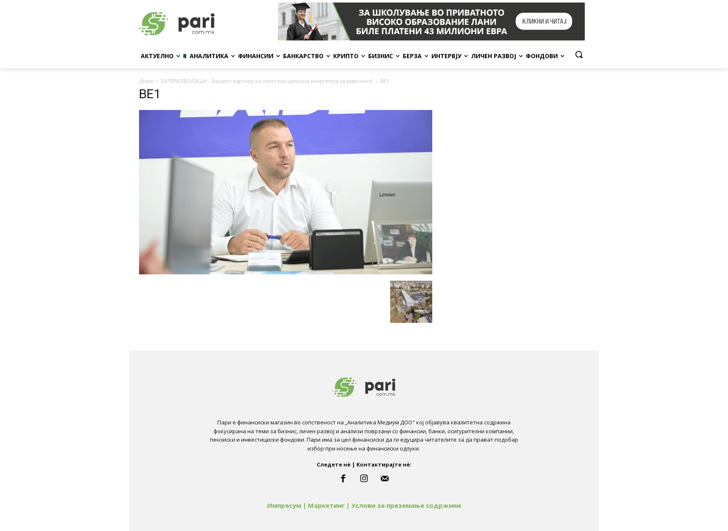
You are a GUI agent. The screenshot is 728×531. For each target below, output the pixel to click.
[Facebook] (343, 478)
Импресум (284, 505)
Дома (146, 81)
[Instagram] (364, 478)
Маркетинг (326, 505)
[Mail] (385, 478)
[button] (579, 54)
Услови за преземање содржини (406, 505)
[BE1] (285, 272)
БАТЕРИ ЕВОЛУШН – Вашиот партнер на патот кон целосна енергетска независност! (266, 81)
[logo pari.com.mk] (206, 21)
